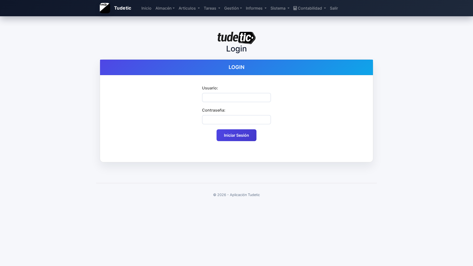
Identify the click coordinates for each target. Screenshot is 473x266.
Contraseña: (213, 110)
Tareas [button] (210, 8)
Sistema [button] (278, 8)
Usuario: (210, 87)
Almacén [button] (163, 8)
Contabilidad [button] (310, 8)
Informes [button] (255, 8)
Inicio (146, 8)
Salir (334, 8)
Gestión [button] (231, 8)
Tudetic (123, 8)
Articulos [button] (188, 8)
